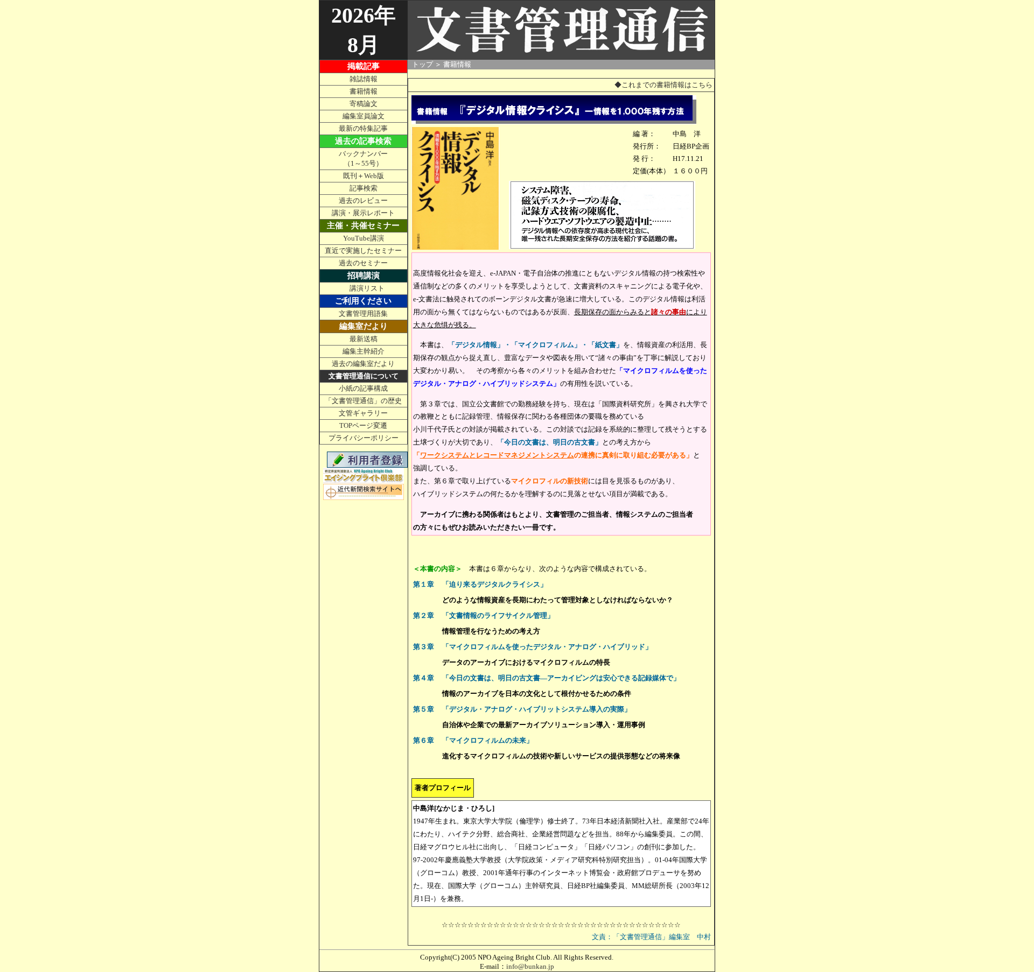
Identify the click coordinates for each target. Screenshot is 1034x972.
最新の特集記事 (363, 128)
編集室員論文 (364, 116)
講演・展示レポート (363, 213)
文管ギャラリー (363, 413)
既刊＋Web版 (363, 176)
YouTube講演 (363, 238)
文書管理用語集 (363, 313)
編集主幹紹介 (364, 351)
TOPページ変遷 (363, 425)
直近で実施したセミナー (363, 250)
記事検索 (364, 188)
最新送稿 (364, 339)
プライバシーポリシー (364, 438)
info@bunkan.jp (530, 966)
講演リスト (367, 288)
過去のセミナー (363, 263)
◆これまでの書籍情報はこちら (663, 85)
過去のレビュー (363, 200)
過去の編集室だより (363, 364)
